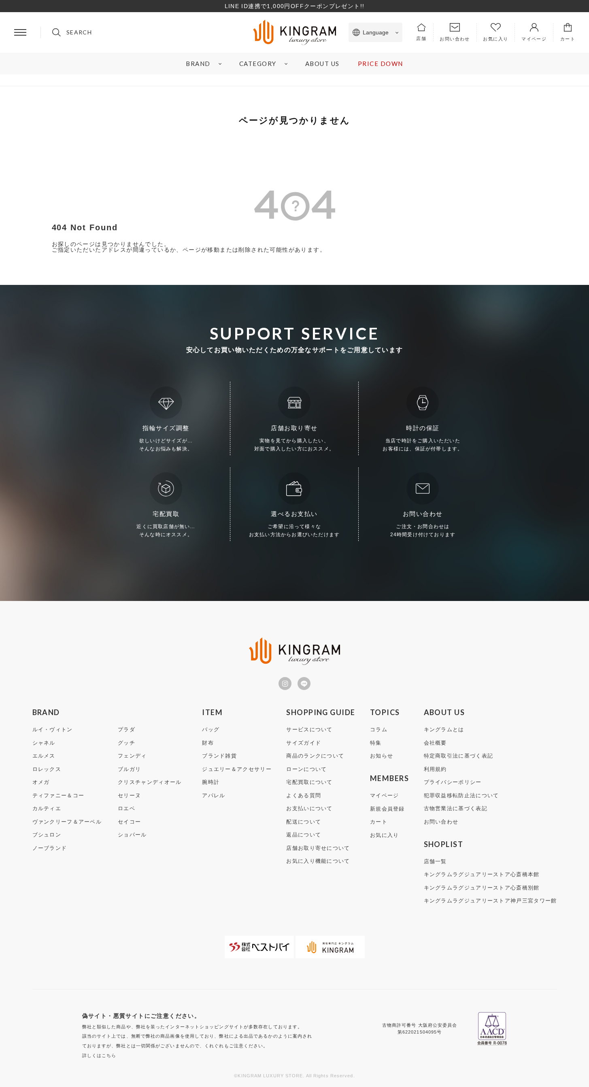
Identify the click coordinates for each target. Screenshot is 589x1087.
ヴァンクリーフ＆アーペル (67, 821)
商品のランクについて (315, 755)
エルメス (43, 755)
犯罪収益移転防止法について (461, 795)
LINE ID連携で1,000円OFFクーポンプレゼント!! (295, 6)
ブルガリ (129, 769)
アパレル (213, 795)
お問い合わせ (441, 821)
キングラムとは (444, 729)
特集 (376, 742)
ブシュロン (47, 834)
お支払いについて (309, 808)
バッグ (210, 729)
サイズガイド (303, 742)
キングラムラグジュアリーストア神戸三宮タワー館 (490, 900)
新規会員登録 (387, 808)
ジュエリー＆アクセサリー (237, 769)
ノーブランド (49, 848)
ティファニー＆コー (58, 795)
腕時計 (210, 782)
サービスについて (309, 729)
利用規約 (435, 769)
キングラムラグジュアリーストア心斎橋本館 (482, 874)
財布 (208, 742)
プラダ (126, 729)
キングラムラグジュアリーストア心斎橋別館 (482, 887)
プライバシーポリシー (453, 782)
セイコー (129, 821)
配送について (303, 821)
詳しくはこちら (99, 1055)
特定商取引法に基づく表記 (458, 755)
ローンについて (306, 769)
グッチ (126, 742)
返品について (303, 834)
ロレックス (47, 769)
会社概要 (435, 742)
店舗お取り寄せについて (318, 848)
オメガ (41, 782)
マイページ (384, 795)
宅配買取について (309, 782)
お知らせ (381, 755)
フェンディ (132, 755)
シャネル (43, 742)
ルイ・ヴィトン (52, 729)
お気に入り (384, 835)
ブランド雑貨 (219, 755)
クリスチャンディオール (149, 782)
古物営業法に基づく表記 (455, 808)
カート (378, 821)
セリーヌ (129, 795)
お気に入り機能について (318, 861)
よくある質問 (303, 795)
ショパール (132, 834)
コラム (378, 729)
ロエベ (126, 808)
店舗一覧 (435, 861)
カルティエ (47, 808)
